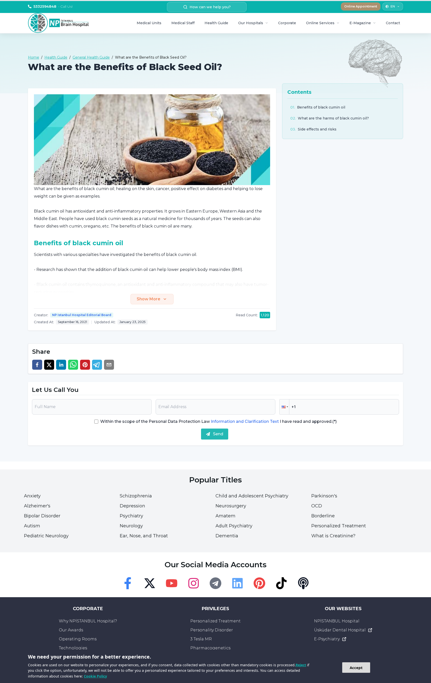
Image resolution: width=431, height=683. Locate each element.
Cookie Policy (95, 676)
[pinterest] (85, 365)
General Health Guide (91, 57)
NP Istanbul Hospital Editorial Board (81, 315)
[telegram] (97, 365)
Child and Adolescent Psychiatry (252, 496)
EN (393, 6)
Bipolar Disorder (42, 516)
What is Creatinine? (333, 536)
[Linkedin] (237, 583)
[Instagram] (194, 583)
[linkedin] (61, 365)
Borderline (323, 516)
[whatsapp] (73, 365)
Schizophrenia (136, 496)
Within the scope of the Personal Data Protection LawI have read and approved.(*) (218, 421)
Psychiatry (131, 516)
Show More (148, 299)
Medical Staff (183, 23)
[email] (109, 365)
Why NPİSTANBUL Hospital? (88, 621)
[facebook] (37, 365)
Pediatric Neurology (46, 536)
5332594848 (53, 6)
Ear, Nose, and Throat (144, 536)
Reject (301, 665)
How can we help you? (210, 7)
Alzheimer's (37, 506)
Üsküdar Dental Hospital (340, 630)
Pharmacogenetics (210, 648)
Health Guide (216, 23)
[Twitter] (150, 583)
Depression (132, 506)
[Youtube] (172, 583)
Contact (393, 23)
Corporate (287, 23)
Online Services (320, 23)
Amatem (225, 516)
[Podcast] (303, 583)
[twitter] (49, 365)
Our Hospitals (250, 23)
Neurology (131, 526)
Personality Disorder (211, 630)
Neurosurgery (231, 506)
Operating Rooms (78, 639)
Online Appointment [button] (360, 6)
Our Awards (71, 630)
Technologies (73, 648)
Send (218, 434)
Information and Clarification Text (245, 421)
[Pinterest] (259, 583)
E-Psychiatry (327, 639)
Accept (356, 667)
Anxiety (32, 496)
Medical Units (149, 23)
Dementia (227, 536)
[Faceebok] (128, 583)
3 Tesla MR (201, 639)
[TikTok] (281, 583)
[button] (284, 406)
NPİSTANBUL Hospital (336, 621)
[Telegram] (215, 583)
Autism (32, 526)
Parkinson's (324, 496)
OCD (316, 506)
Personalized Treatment (338, 526)
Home (33, 57)
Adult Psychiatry (234, 526)
